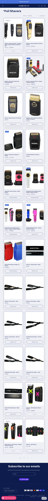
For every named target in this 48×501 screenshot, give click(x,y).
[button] (2, 5)
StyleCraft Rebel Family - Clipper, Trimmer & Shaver (33, 228)
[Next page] (27, 457)
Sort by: (24, 15)
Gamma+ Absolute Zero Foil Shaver (13, 117)
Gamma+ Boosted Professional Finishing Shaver (12, 82)
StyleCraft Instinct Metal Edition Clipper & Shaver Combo (33, 192)
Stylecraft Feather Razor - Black (12, 407)
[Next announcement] (45, 1)
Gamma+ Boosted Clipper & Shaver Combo (34, 44)
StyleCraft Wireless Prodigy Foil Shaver (12, 265)
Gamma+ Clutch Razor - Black (33, 301)
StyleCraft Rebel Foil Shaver (32, 154)
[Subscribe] (34, 474)
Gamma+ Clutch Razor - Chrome (12, 336)
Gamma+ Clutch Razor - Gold (11, 301)
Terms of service (41, 495)
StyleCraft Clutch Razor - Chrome (34, 336)
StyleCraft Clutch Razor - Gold (33, 372)
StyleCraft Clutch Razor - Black (12, 372)
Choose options (13, 197)
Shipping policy (33, 496)
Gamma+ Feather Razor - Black (33, 264)
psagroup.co (14, 495)
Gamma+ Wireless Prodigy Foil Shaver (12, 155)
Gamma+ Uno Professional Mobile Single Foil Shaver (34, 118)
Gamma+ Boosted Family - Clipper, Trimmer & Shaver (34, 82)
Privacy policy (34, 495)
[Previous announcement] (2, 1)
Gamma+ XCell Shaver (31, 444)
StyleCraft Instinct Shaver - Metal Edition (12, 192)
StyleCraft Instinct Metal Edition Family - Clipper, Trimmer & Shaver (13, 228)
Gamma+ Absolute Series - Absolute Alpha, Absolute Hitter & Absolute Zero (13, 44)
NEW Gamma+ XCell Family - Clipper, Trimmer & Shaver (13, 445)
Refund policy (28, 495)
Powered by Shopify (20, 495)
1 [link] (20, 457)
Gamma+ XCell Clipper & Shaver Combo (33, 408)
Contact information (41, 496)
